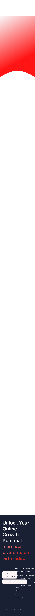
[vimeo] (15, 612)
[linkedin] (12, 612)
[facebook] (3, 612)
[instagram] (6, 612)
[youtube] (9, 612)
